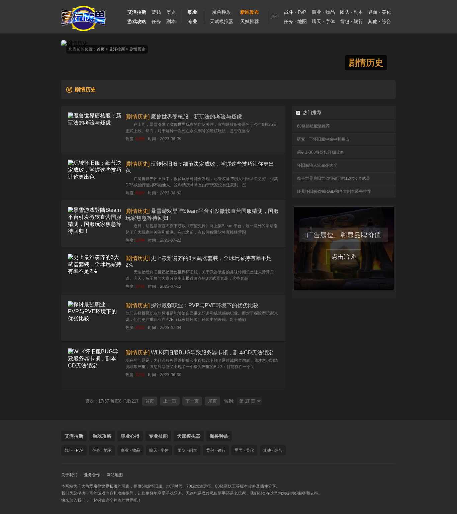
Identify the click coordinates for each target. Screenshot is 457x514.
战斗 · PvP (295, 12)
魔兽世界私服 (105, 486)
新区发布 (249, 12)
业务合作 (92, 475)
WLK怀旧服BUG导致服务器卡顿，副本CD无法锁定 (212, 352)
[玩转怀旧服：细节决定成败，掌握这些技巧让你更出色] (94, 176)
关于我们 (69, 475)
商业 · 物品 (323, 12)
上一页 (169, 401)
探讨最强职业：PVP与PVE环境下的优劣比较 (205, 305)
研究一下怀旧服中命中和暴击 (323, 139)
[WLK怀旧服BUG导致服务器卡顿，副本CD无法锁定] (94, 365)
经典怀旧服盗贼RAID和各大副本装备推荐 (334, 191)
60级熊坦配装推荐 (313, 126)
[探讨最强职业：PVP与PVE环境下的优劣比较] (94, 318)
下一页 (192, 401)
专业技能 (158, 436)
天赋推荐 (249, 21)
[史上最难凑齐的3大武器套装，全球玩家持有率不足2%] (94, 270)
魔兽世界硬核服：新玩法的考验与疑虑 (196, 116)
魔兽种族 (221, 12)
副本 (171, 21)
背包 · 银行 (351, 21)
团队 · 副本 (351, 12)
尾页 (212, 401)
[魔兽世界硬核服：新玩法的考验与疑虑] (94, 129)
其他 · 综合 (379, 21)
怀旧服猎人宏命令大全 (317, 165)
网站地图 (115, 475)
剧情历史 (137, 49)
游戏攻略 (102, 436)
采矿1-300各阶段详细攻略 (320, 152)
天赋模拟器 (221, 21)
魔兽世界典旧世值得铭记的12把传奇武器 (333, 178)
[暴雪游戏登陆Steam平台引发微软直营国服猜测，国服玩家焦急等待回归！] (94, 223)
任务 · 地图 (295, 21)
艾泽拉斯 (117, 49)
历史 (171, 12)
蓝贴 (156, 12)
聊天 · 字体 (323, 21)
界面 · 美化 (379, 12)
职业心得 (130, 436)
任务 (156, 21)
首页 (101, 49)
